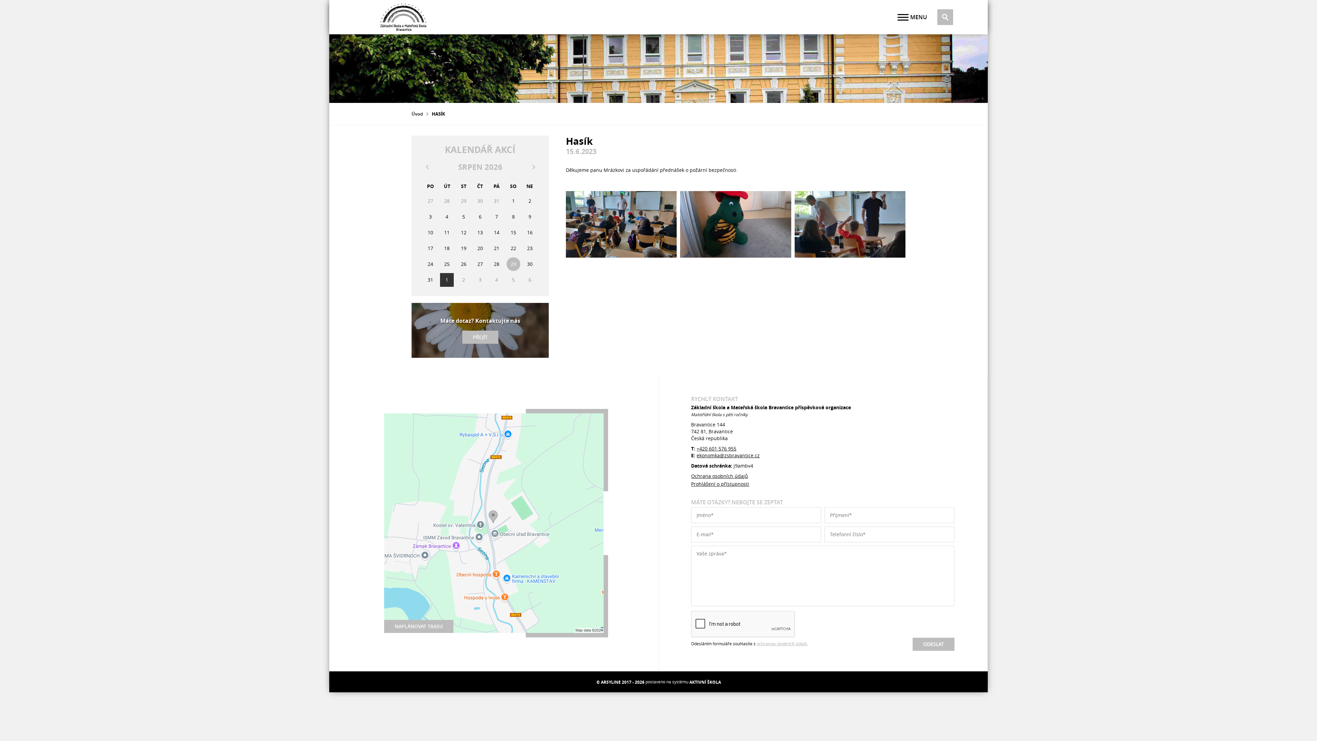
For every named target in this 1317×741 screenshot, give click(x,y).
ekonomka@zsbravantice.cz (728, 455)
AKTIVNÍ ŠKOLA (705, 682)
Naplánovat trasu (419, 626)
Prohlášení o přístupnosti (720, 484)
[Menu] (903, 17)
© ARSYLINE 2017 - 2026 (620, 682)
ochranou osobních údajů (782, 644)
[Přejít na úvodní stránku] (403, 17)
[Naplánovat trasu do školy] (494, 523)
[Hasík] (621, 224)
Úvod (417, 114)
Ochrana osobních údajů (719, 476)
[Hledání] (945, 17)
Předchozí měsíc (427, 167)
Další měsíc (533, 167)
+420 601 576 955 (716, 448)
